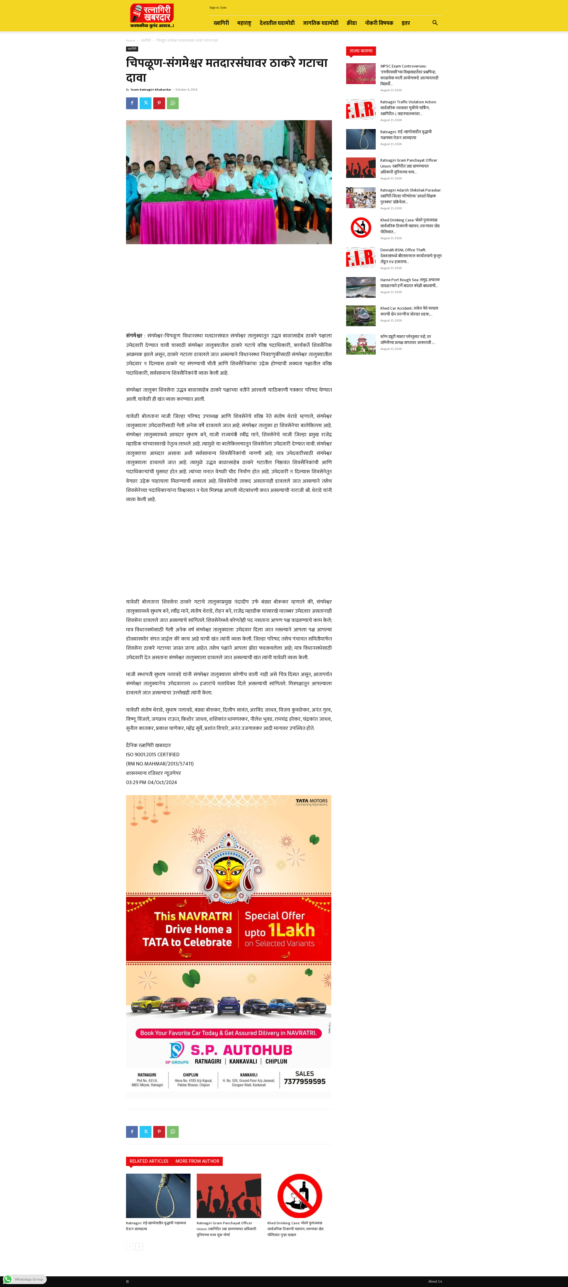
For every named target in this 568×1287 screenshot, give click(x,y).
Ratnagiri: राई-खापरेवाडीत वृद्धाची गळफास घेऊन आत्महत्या (156, 1226)
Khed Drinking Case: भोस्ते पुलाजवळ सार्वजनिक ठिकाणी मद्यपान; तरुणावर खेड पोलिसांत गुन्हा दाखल (295, 1229)
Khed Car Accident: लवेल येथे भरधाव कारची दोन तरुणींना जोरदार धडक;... (409, 311)
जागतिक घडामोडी (320, 23)
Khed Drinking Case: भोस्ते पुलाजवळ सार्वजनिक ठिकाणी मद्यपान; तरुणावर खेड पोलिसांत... (410, 226)
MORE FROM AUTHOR (197, 1161)
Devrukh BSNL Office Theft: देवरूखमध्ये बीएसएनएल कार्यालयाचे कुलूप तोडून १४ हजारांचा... (411, 256)
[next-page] (139, 1246)
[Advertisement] (229, 289)
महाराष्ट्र (244, 23)
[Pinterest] (159, 103)
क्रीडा (352, 23)
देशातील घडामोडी (277, 23)
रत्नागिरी (221, 23)
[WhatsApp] (173, 103)
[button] (435, 23)
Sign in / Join (218, 7)
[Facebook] (132, 103)
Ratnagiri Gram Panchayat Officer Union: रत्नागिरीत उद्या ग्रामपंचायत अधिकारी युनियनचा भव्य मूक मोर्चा (226, 1229)
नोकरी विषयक (379, 23)
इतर (406, 23)
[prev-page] (129, 1246)
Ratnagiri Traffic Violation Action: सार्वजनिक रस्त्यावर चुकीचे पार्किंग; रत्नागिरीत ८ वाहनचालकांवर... (408, 108)
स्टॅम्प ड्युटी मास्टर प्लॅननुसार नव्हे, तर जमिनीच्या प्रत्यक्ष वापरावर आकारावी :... (407, 339)
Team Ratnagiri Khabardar (150, 89)
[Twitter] (145, 103)
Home (130, 41)
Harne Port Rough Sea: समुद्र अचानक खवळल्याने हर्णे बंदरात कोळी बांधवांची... (410, 282)
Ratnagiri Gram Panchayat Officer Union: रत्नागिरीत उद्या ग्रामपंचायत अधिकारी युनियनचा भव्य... (408, 166)
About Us (435, 1281)
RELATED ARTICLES (149, 1161)
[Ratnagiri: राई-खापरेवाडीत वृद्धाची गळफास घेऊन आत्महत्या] (158, 1196)
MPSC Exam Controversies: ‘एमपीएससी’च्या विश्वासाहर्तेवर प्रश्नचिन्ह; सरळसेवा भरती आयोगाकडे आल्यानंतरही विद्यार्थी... (409, 75)
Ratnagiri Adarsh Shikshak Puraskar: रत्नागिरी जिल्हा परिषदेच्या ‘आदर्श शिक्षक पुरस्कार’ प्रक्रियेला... (410, 196)
